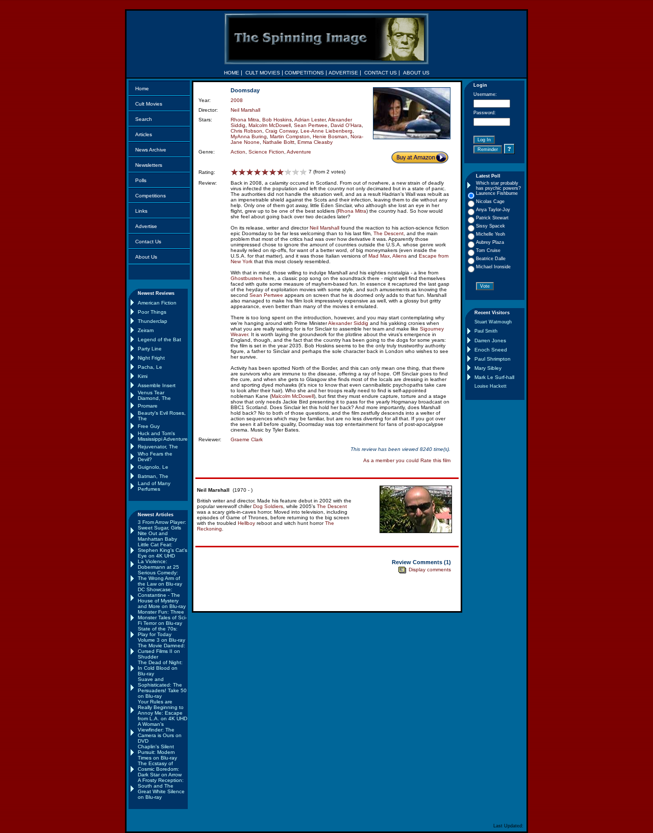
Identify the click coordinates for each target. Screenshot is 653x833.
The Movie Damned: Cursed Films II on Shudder (161, 651)
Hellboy (246, 523)
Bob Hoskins (277, 119)
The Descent (388, 233)
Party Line (150, 348)
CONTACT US (380, 72)
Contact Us (148, 241)
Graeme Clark (247, 439)
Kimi (142, 376)
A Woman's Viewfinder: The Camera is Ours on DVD (160, 732)
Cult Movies (148, 104)
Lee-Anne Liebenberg (326, 131)
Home (142, 88)
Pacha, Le (150, 367)
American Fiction (157, 303)
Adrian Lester (309, 119)
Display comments (429, 569)
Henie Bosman (330, 136)
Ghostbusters (246, 278)
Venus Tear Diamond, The (154, 395)
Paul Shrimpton (492, 359)
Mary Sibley (487, 368)
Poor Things (152, 312)
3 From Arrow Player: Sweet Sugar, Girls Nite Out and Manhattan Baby (162, 530)
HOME (231, 72)
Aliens (399, 256)
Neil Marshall (245, 110)
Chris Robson (246, 131)
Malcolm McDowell (269, 125)
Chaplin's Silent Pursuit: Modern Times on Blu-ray (157, 752)
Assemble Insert (156, 385)
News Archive (150, 150)
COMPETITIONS (304, 72)
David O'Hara (346, 125)
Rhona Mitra (245, 119)
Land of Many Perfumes (154, 486)
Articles (143, 134)
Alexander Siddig (348, 323)
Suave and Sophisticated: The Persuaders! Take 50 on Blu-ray (162, 687)
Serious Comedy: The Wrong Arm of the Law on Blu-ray (160, 578)
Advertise (146, 226)
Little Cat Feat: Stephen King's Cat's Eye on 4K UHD (162, 550)
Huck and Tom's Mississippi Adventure (163, 436)
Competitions (150, 195)
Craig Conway (281, 131)
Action (238, 152)
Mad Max (379, 256)
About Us (146, 257)
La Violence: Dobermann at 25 (158, 564)
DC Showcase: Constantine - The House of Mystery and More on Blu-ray (162, 598)
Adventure (299, 152)
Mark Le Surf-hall (494, 377)
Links (141, 211)
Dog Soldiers (268, 506)
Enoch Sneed (490, 349)
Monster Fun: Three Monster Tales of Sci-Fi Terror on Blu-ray (162, 617)
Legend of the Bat (159, 339)
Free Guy (149, 426)
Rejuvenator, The (158, 446)
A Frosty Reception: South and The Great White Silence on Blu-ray (161, 788)
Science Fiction (266, 152)
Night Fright (151, 358)
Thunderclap (152, 321)
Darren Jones (490, 340)
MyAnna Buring (249, 136)
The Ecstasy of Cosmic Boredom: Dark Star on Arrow (160, 769)
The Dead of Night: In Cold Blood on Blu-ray (160, 668)
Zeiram (146, 330)
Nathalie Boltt (278, 142)
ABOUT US (416, 72)
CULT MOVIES (262, 72)
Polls (140, 180)
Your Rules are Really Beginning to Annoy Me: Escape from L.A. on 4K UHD (162, 710)
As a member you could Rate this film (406, 460)
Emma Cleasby (315, 142)
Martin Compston (290, 136)
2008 (237, 100)
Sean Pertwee (311, 125)
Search (143, 119)
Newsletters (148, 165)
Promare (148, 406)
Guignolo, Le (153, 467)
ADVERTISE (343, 72)
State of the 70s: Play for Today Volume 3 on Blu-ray (161, 634)
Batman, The (153, 476)
